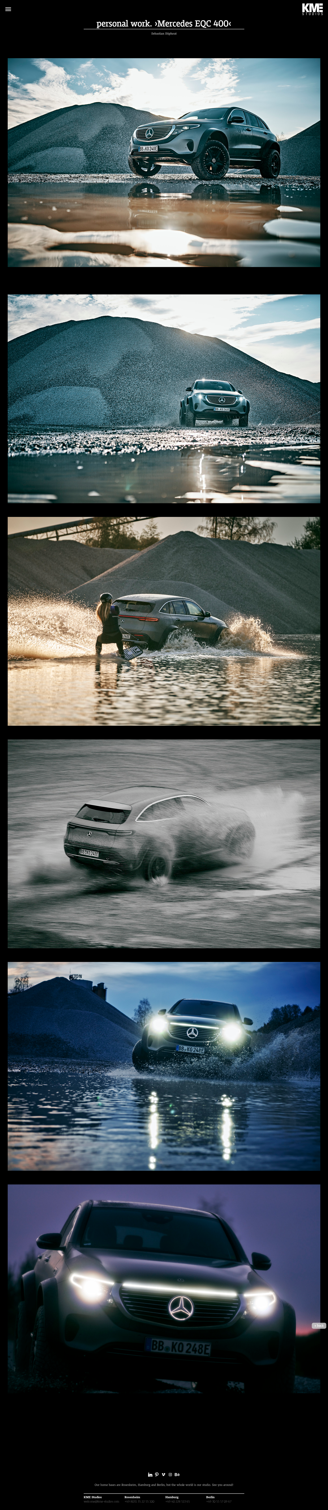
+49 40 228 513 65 (177, 1501)
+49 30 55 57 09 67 (218, 1501)
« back (319, 1325)
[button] (8, 9)
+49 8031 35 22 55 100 (139, 1501)
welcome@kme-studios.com (101, 1501)
